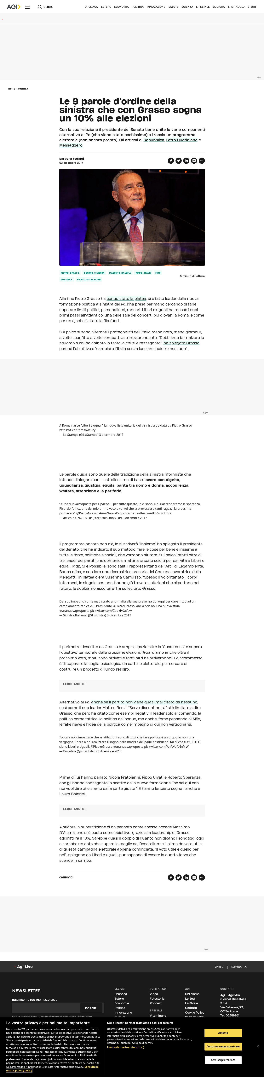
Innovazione (156, 7)
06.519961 (232, 1015)
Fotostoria (157, 998)
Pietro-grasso (70, 272)
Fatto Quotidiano (182, 140)
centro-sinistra (94, 272)
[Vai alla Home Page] (13, 6)
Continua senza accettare (223, 1046)
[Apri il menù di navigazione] (27, 6)
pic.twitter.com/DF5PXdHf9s (150, 513)
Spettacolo (236, 7)
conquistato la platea (126, 298)
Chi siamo (192, 994)
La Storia (191, 1003)
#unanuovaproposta (74, 610)
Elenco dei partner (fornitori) (125, 1047)
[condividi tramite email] (194, 161)
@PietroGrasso (87, 513)
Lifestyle (203, 7)
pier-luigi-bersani (88, 279)
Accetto (223, 1032)
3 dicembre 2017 (111, 435)
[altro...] (202, 161)
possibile (67, 279)
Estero (106, 7)
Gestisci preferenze (223, 1060)
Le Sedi (190, 998)
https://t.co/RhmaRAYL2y (77, 430)
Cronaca (91, 7)
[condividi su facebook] (171, 161)
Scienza (187, 7)
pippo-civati (143, 272)
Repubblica (154, 140)
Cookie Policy (194, 1012)
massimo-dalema (120, 272)
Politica (138, 7)
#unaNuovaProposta (114, 513)
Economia (121, 7)
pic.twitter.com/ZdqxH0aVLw (111, 610)
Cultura (219, 7)
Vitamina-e (158, 1015)
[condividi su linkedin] (186, 161)
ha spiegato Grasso (181, 343)
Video (154, 994)
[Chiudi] (258, 1046)
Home (11, 88)
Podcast (156, 1003)
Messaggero (71, 145)
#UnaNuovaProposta (75, 504)
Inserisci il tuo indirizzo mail (34, 1000)
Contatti (191, 1008)
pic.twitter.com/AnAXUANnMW (166, 746)
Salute (174, 7)
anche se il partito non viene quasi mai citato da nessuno (144, 702)
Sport (252, 7)
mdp (158, 272)
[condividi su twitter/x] (178, 161)
